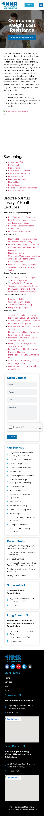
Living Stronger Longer (18, 307)
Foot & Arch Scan (15, 176)
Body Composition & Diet (19, 173)
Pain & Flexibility (15, 185)
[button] (41, 5)
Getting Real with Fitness (19, 302)
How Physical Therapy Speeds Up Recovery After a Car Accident (21, 564)
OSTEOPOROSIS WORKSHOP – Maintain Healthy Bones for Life (21, 547)
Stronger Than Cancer (16, 575)
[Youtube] (18, 666)
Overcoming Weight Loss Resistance (24, 256)
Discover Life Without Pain (19, 231)
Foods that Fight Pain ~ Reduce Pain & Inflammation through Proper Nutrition (23, 247)
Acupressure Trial (15, 162)
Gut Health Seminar (15, 559)
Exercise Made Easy (16, 299)
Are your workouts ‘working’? (20, 305)
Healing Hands (14, 182)
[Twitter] (12, 666)
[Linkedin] (24, 666)
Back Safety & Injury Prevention (21, 217)
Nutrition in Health (16, 253)
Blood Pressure (14, 168)
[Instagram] (30, 666)
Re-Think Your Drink (16, 191)
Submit (12, 437)
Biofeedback (13, 165)
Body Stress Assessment (19, 171)
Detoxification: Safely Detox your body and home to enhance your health (22, 267)
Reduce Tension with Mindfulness (22, 188)
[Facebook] (7, 666)
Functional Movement (17, 179)
